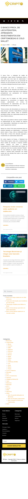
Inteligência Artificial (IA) (12, 379)
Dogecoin (10, 349)
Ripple (9, 356)
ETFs (7, 374)
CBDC (9, 347)
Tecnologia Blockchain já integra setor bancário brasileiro (12, 254)
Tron (9, 363)
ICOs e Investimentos (11, 375)
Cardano (10, 346)
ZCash (9, 368)
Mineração (9, 384)
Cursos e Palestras (11, 370)
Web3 (7, 403)
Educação (8, 372)
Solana (9, 358)
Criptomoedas (9, 342)
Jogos (7, 381)
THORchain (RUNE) (13, 361)
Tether (9, 360)
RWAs (7, 389)
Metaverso (9, 382)
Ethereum (10, 351)
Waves (9, 367)
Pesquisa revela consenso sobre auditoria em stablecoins (13, 209)
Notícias (8, 388)
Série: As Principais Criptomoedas (16, 398)
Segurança (9, 391)
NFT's (7, 386)
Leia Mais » (6, 225)
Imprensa (8, 377)
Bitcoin (9, 344)
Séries (7, 393)
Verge (9, 365)
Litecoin (10, 353)
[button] (4, 21)
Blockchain (9, 340)
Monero (10, 354)
